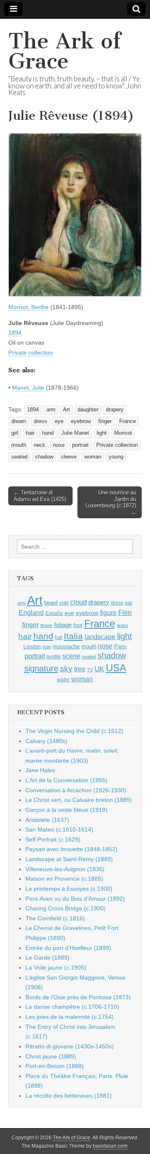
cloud (78, 602)
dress (40, 421)
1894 (15, 332)
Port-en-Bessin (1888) (54, 1066)
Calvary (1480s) (46, 741)
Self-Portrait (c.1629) (52, 839)
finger (105, 421)
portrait (80, 445)
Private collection (30, 352)
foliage (63, 625)
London (32, 646)
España (54, 613)
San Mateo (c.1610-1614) (59, 829)
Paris (120, 647)
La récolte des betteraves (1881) (68, 1095)
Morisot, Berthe (28, 307)
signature (41, 668)
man (46, 646)
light (102, 433)
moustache (66, 646)
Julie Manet (75, 433)
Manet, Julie (28, 387)
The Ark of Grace (64, 51)
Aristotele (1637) (47, 819)
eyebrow (81, 421)
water (63, 680)
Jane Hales (40, 770)
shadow (44, 457)
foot (77, 625)
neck (39, 445)
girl (14, 433)
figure (108, 612)
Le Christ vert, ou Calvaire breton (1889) (78, 799)
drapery (115, 410)
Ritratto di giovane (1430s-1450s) (69, 1046)
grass (122, 625)
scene (71, 656)
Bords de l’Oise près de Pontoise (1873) (78, 997)
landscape (100, 636)
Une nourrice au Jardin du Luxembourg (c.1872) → (110, 502)
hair (30, 433)
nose (59, 445)
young (116, 457)
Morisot (123, 433)
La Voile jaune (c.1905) (55, 967)
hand (48, 433)
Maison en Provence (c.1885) (64, 878)
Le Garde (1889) (47, 957)
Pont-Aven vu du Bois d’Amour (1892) (75, 898)
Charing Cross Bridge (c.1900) (65, 908)
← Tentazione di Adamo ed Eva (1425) (40, 495)
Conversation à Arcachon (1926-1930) (75, 790)
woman (92, 457)
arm (50, 410)
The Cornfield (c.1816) (55, 918)
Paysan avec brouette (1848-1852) (71, 849)
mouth (18, 445)
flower (46, 625)
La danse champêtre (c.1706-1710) (72, 1006)
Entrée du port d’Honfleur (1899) (68, 948)
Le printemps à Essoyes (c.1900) (68, 888)
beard (51, 603)
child (63, 602)
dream (18, 421)
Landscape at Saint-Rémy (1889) (69, 859)
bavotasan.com (110, 1146)
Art (66, 410)
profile (54, 657)
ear (128, 603)
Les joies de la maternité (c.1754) (69, 1016)
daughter (88, 410)
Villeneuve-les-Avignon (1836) (65, 869)
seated (19, 457)
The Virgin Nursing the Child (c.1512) (74, 731)
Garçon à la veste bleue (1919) (66, 809)
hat (58, 637)
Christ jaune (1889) (50, 1056)
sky (66, 668)
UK (99, 669)
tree (79, 669)
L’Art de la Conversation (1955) (66, 780)
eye (59, 421)
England (31, 612)
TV (90, 669)
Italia (73, 636)
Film (125, 613)
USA (116, 667)
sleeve (69, 457)
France (127, 421)
